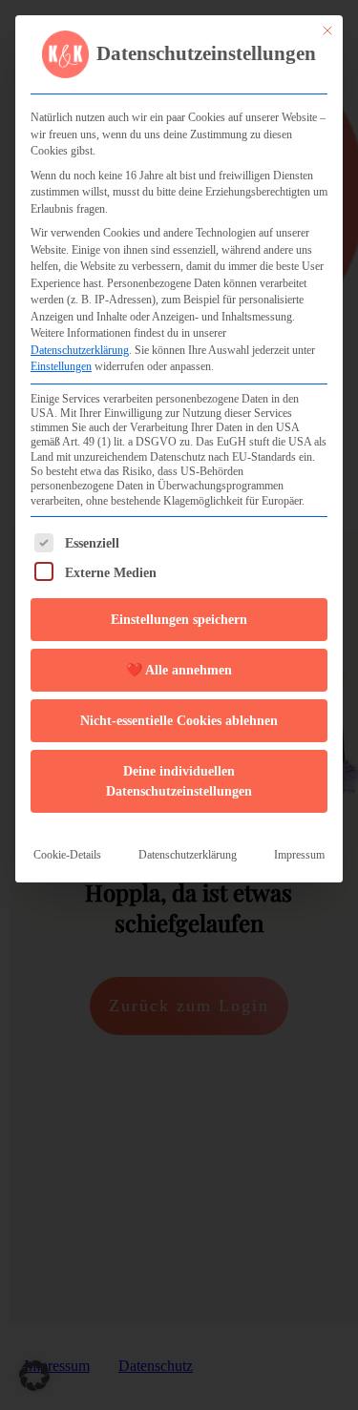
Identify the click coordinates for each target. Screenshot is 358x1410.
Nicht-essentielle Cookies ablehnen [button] (179, 721)
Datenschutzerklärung (80, 350)
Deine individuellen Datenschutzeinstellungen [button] (179, 781)
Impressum (299, 854)
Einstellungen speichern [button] (179, 619)
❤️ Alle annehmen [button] (179, 670)
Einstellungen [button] (61, 366)
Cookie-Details (67, 854)
